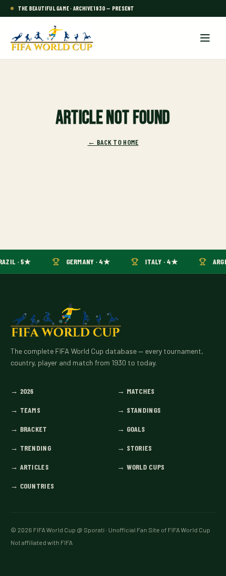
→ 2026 (22, 390)
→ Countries (32, 485)
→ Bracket (29, 428)
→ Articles (30, 466)
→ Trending (31, 447)
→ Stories (134, 447)
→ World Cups (141, 466)
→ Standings (139, 409)
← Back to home (113, 141)
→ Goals (131, 428)
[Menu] (204, 37)
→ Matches (136, 390)
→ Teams (25, 409)
